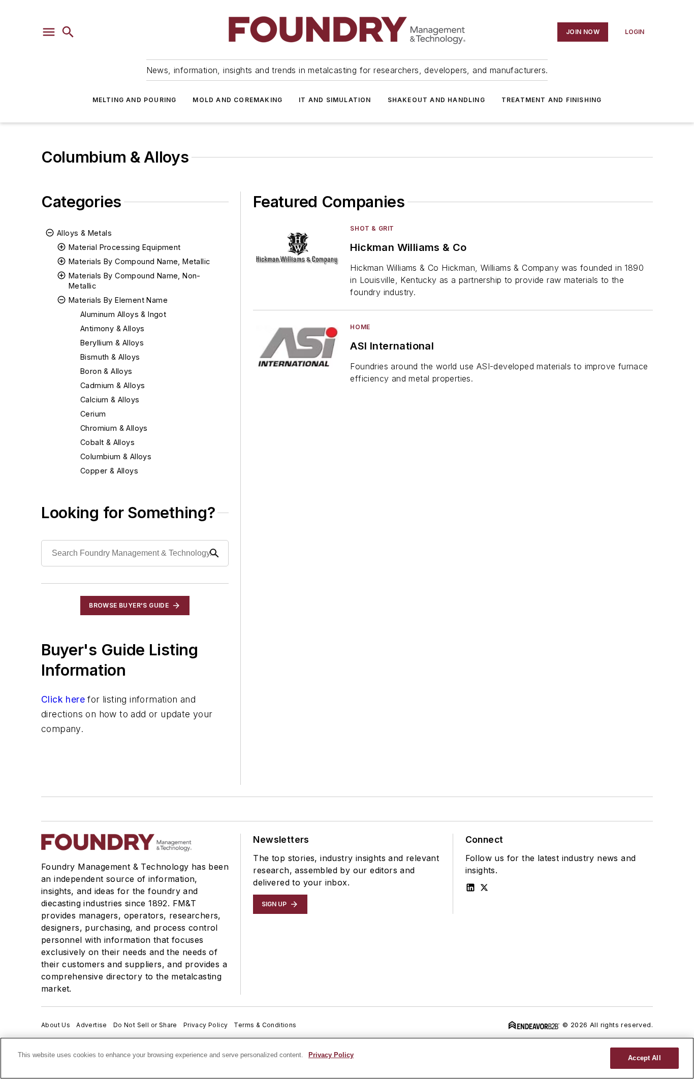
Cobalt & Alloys (107, 442)
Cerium (93, 413)
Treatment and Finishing (551, 100)
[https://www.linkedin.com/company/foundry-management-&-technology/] (470, 887)
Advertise (91, 1025)
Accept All (644, 1058)
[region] (347, 1058)
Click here (63, 699)
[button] (48, 32)
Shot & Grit (372, 228)
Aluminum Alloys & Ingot (123, 314)
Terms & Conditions (265, 1025)
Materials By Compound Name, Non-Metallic (135, 280)
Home (360, 327)
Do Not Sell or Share (145, 1025)
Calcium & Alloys (109, 399)
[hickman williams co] (297, 248)
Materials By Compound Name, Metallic (139, 261)
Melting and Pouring (134, 100)
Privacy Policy (205, 1025)
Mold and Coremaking (237, 100)
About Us (55, 1025)
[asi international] (297, 347)
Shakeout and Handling (436, 100)
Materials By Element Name (118, 300)
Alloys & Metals (84, 233)
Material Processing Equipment (125, 247)
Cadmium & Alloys (112, 385)
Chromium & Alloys (114, 428)
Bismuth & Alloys (110, 357)
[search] (68, 32)
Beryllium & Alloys (112, 342)
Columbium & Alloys (115, 456)
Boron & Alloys (106, 371)
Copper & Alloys (109, 470)
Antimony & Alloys (112, 328)
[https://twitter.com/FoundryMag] (484, 887)
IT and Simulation (335, 100)
